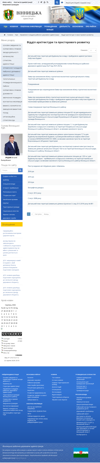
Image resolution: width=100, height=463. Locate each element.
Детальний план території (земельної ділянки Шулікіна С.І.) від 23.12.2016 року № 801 (60, 204)
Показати (84, 50)
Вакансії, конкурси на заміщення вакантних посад (12, 109)
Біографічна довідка (35, 188)
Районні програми (33, 383)
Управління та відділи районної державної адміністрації (39, 35)
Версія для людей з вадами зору (78, 3)
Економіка (77, 26)
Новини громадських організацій (83, 378)
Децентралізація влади (84, 404)
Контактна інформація (12, 102)
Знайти (20, 170)
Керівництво (8, 56)
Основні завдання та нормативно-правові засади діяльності (12, 48)
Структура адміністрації (8, 62)
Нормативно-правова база (36, 411)
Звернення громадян (11, 5)
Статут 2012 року (34, 193)
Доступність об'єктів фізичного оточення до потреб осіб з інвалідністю (85, 418)
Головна (10, 35)
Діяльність (64, 26)
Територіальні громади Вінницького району (12, 82)
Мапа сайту (7, 2)
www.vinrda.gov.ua (21, 458)
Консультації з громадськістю (81, 387)
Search (57, 2)
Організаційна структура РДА (9, 118)
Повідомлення (33, 84)
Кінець (46, 214)
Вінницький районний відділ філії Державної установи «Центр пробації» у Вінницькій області (86, 429)
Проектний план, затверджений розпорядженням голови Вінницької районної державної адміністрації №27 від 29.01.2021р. (58, 65)
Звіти (29, 414)
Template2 (63, 2)
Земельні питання (82, 402)
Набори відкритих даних (36, 416)
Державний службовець (85, 411)
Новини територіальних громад (60, 383)
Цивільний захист (82, 414)
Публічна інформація (31, 26)
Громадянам (50, 26)
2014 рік (31, 182)
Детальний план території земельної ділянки (45, 71)
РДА (5, 26)
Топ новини (56, 377)
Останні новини (57, 380)
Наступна (38, 214)
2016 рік (31, 171)
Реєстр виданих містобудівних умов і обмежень (46, 166)
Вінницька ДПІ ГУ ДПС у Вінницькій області (85, 423)
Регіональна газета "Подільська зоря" (10, 193)
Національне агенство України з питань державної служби (11, 214)
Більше (50, 29)
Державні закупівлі (34, 380)
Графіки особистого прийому (10, 178)
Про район (91, 26)
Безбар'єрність (81, 434)
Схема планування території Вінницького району (47, 107)
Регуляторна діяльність (35, 388)
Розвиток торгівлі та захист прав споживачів (37, 396)
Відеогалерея (57, 395)
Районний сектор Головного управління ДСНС (86, 408)
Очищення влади (9, 184)
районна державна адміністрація (28, 16)
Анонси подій (56, 387)
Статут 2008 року (34, 198)
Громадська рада (82, 390)
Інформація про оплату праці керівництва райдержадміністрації (37, 420)
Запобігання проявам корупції (10, 201)
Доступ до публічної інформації (34, 407)
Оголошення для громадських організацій (85, 383)
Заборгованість (32, 400)
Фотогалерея (56, 392)
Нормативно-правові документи (12, 92)
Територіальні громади (11, 207)
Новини (14, 26)
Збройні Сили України (59, 400)
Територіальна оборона (60, 397)
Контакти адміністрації (23, 2)
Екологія (30, 377)
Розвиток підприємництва (36, 393)
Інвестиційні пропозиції (35, 385)
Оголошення (56, 389)
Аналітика (30, 390)
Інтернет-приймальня (10, 188)
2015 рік (31, 177)
